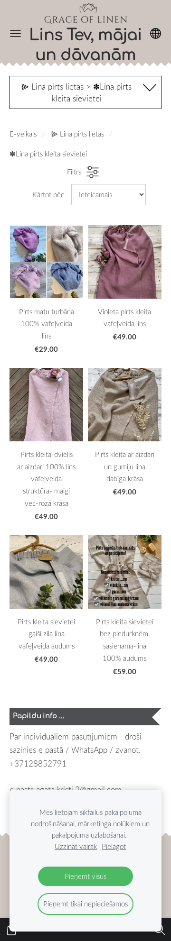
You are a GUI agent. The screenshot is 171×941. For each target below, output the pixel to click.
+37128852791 (38, 763)
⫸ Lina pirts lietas (77, 133)
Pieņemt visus (85, 876)
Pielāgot (114, 846)
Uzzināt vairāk (76, 846)
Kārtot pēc (48, 194)
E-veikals (23, 133)
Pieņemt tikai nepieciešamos (85, 903)
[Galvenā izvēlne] (15, 33)
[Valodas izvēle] (155, 33)
